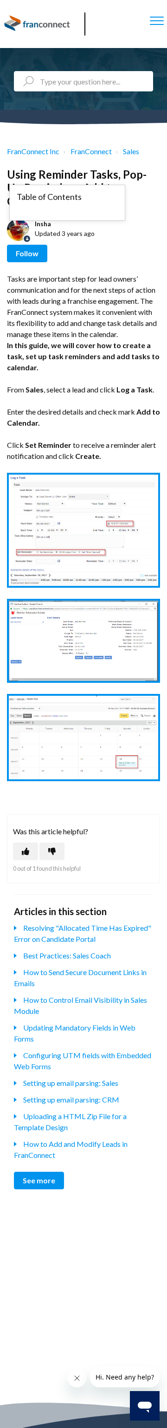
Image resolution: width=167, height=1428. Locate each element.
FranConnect (91, 151)
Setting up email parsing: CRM (71, 1099)
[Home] (38, 24)
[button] (156, 20)
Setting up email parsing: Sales (70, 1083)
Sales (131, 151)
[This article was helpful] (25, 851)
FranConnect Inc (33, 151)
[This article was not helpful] (51, 851)
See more (39, 1180)
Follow (27, 253)
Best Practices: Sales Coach (67, 955)
